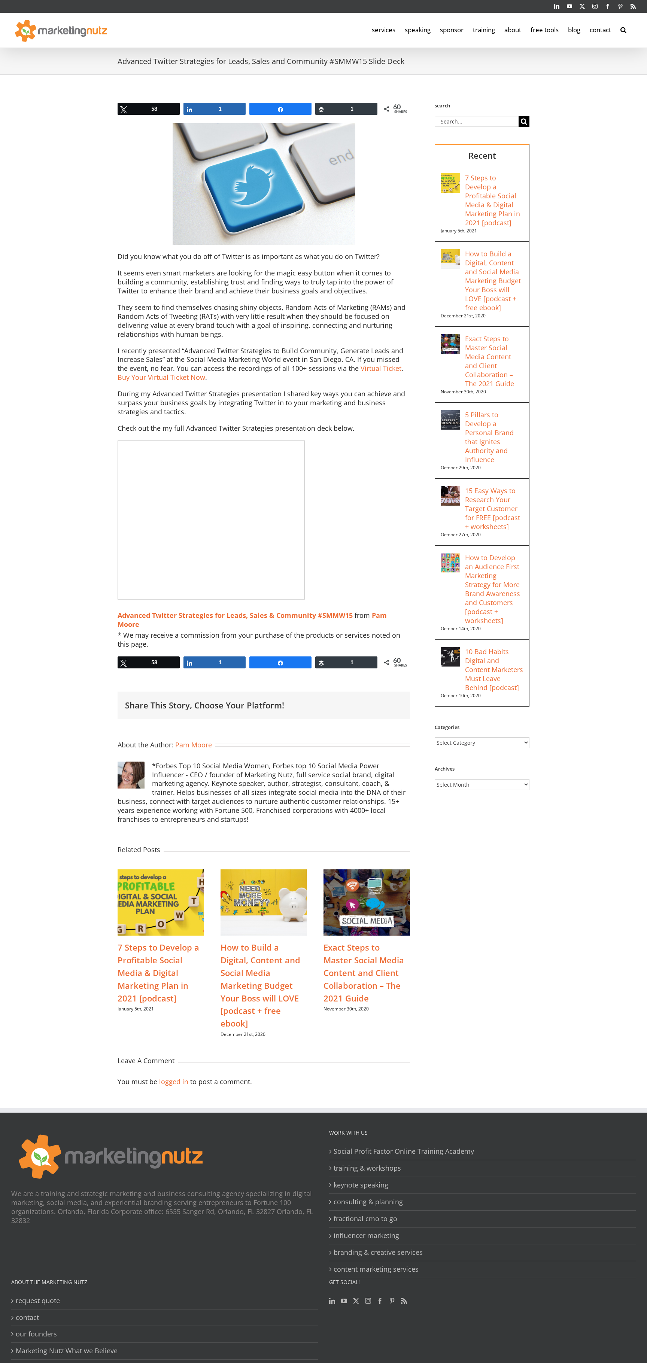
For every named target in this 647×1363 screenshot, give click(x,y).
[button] (623, 29)
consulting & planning (368, 1202)
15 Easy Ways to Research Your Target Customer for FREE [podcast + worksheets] (492, 508)
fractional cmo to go (365, 1218)
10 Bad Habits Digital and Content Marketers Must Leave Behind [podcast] (494, 669)
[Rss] (404, 1301)
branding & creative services (378, 1252)
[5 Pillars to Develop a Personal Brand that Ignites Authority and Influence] (450, 414)
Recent (482, 155)
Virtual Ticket (381, 368)
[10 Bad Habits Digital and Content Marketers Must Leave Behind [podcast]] (450, 651)
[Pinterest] (392, 1301)
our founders (36, 1334)
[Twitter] (356, 1301)
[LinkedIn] (332, 1301)
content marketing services (376, 1269)
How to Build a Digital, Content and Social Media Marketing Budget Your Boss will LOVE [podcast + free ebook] (260, 985)
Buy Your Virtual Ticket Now (161, 377)
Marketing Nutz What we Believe (67, 1351)
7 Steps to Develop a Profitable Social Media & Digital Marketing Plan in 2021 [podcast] (158, 973)
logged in (173, 1081)
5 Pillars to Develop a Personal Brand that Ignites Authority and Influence (489, 437)
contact (27, 1317)
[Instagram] (368, 1301)
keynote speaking (361, 1185)
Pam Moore (193, 744)
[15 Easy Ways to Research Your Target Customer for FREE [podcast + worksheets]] (450, 490)
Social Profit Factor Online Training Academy (404, 1151)
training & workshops (367, 1168)
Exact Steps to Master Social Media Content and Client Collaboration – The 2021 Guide (364, 973)
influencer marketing (366, 1235)
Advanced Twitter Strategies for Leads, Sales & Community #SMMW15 (235, 615)
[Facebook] (380, 1301)
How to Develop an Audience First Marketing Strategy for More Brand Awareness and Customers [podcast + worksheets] (492, 589)
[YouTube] (344, 1301)
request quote (38, 1300)
